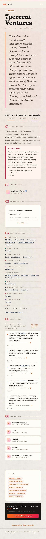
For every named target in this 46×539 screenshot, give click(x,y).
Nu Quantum (9, 278)
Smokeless (24, 290)
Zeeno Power (27, 257)
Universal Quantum (12, 275)
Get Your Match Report (23, 516)
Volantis (8, 296)
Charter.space (10, 242)
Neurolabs (24, 275)
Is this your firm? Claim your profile (23, 525)
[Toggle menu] (41, 4)
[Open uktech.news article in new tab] (30, 343)
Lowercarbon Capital (12, 257)
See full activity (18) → (34, 325)
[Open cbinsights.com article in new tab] (26, 358)
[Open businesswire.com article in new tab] (31, 373)
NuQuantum (9, 269)
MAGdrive (8, 240)
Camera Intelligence (21, 263)
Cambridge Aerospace (26, 242)
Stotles (19, 278)
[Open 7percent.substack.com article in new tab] (31, 405)
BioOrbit (8, 251)
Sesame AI (35, 275)
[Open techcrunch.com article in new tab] (30, 388)
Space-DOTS (19, 240)
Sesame (8, 263)
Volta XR (8, 302)
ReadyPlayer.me (10, 284)
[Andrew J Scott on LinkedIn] (26, 191)
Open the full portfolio (14, 312)
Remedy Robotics (11, 290)
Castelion (8, 245)
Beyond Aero (31, 240)
